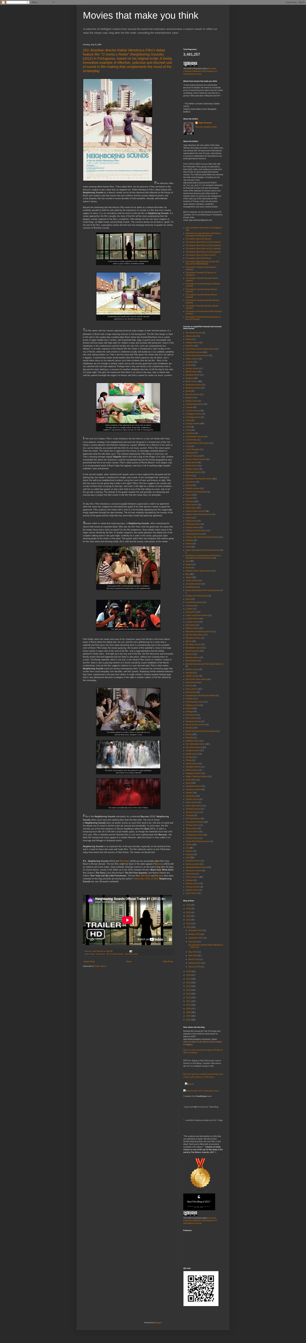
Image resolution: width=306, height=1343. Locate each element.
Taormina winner (193, 809)
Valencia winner (193, 864)
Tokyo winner (192, 828)
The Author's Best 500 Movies (198, 258)
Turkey (189, 844)
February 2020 (195, 963)
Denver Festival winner (196, 459)
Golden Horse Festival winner (199, 514)
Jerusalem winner (194, 584)
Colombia (190, 433)
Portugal (189, 711)
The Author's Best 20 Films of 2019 (200, 255)
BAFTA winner (192, 372)
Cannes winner (192, 411)
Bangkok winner (193, 375)
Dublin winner (192, 466)
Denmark (190, 453)
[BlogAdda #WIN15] (201, 1090)
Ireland (189, 564)
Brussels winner (193, 394)
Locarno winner (193, 618)
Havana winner (192, 527)
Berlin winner (192, 381)
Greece (189, 518)
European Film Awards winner (199, 479)
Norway (189, 686)
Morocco (190, 654)
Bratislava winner (193, 388)
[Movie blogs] (200, 1192)
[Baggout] (189, 1083)
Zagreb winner (192, 890)
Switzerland (191, 796)
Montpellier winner (194, 648)
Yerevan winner (193, 887)
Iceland (189, 544)
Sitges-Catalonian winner (197, 776)
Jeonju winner (192, 580)
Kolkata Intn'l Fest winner (197, 596)
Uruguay (190, 854)
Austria (189, 365)
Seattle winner (192, 754)
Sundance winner (193, 789)
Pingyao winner (193, 705)
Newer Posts (89, 961)
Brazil (92, 954)
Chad (188, 420)
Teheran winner (193, 812)
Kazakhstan (191, 587)
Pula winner (191, 715)
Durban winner (192, 469)
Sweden (189, 793)
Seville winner (192, 763)
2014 (188, 990)
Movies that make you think (140, 15)
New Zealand (192, 682)
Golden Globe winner (195, 511)
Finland (189, 485)
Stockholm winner (194, 786)
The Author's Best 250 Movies (198, 239)
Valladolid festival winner (197, 867)
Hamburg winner (193, 524)
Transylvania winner (195, 835)
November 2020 (195, 930)
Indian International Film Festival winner (203, 550)
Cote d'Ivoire (191, 440)
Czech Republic (193, 449)
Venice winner (192, 877)
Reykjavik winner (193, 721)
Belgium (189, 378)
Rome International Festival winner (201, 731)
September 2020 (195, 938)
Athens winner (192, 359)
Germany (190, 501)
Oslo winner (191, 692)
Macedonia (191, 625)
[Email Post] (131, 951)
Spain (188, 783)
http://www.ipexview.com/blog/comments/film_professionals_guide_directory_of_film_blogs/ (203, 1075)
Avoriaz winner (192, 368)
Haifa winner (191, 521)
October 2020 (194, 934)
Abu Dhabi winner (194, 333)
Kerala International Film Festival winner (203, 590)
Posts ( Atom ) (100, 966)
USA (188, 857)
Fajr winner (191, 482)
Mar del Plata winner (195, 635)
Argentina (190, 346)
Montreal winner (193, 651)
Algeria (189, 339)
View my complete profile (206, 127)
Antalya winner (192, 342)
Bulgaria (189, 398)
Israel (188, 568)
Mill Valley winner (193, 644)
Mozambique (191, 661)
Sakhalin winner (193, 741)
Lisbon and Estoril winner (197, 615)
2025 (188, 909)
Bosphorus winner (194, 385)
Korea (188, 599)
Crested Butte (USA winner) (198, 443)
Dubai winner (192, 462)
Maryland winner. (193, 638)
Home (128, 961)
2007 (188, 1016)
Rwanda (189, 738)
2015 (188, 986)
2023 (188, 916)
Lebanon (190, 606)
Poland (189, 708)
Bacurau (159, 864)
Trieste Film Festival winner (198, 841)
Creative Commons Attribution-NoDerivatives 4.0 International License (200, 71)
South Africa (191, 780)
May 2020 (192, 952)
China (188, 430)
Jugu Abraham (205, 123)
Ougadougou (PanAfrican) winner (200, 695)
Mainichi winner (193, 628)
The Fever (124, 861)
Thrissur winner (193, 825)
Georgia (189, 498)
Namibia (189, 673)
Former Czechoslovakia (196, 492)
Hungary (190, 540)
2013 (188, 994)
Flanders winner (193, 488)
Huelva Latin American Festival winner (202, 537)
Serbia (189, 760)
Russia (189, 734)
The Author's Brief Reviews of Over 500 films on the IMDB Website (202, 263)
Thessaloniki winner (195, 822)
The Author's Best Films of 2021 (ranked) (203, 248)
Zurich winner (192, 893)
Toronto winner (192, 832)
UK (187, 848)
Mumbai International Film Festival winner (204, 664)
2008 (188, 1012)
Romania (190, 728)
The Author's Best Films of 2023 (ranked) (203, 242)
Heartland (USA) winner (196, 530)
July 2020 (192, 942)
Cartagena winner (194, 414)
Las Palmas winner (194, 602)
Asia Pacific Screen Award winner (200, 349)
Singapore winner (194, 773)
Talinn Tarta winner (194, 806)
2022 (188, 920)
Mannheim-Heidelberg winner (199, 631)
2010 (188, 1005)
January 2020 (194, 967)
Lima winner (101, 954)
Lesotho (189, 609)
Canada (189, 407)
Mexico (189, 641)
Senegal (189, 757)
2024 (188, 912)
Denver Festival (193, 456)
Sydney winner (192, 799)
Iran (187, 561)
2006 (188, 1020)
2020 (188, 927)
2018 (188, 975)
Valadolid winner (193, 861)
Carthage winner (193, 417)
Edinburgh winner (194, 472)
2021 (188, 923)
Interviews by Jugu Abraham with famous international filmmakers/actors (203, 234)
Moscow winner (193, 657)
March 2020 (193, 959)
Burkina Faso (192, 401)
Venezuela (190, 874)
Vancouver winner (194, 871)
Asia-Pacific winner (194, 352)
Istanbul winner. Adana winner (199, 571)
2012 (188, 997)
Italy (188, 574)
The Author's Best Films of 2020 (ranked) (203, 252)
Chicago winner (193, 423)
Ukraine (189, 851)
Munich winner (192, 669)
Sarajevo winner (193, 750)
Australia (190, 362)
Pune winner (191, 718)
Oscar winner (192, 689)
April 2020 (193, 955)
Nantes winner (192, 676)
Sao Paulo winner (131, 954)
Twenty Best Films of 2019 (145, 878)
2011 (188, 1001)
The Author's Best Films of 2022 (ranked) (203, 245)
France (189, 495)
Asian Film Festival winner (197, 355)
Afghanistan (191, 336)
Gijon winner (191, 508)
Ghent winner (192, 505)
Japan (189, 577)
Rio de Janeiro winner (115, 954)
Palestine (190, 699)
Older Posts (168, 961)
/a (215, 1152)
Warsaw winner (193, 883)
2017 (188, 979)
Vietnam (189, 880)
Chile (188, 427)
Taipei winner (192, 802)
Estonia (189, 475)
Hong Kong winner (194, 534)
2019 (188, 971)
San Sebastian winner (195, 744)
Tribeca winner (192, 838)
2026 (188, 905)
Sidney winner (192, 770)
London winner (192, 622)
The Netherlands (193, 819)
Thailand (190, 815)
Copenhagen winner (195, 436)
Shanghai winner (193, 767)
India (188, 547)
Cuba (188, 446)
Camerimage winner (195, 404)
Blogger (158, 1323)
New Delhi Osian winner (196, 679)
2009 (188, 1009)
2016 (188, 982)
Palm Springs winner (195, 702)
